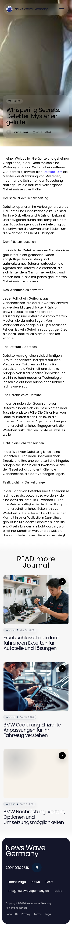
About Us (12, 914)
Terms (38, 914)
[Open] (61, 9)
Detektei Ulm (52, 172)
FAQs (49, 882)
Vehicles (14, 101)
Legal (48, 914)
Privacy (25, 914)
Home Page (17, 882)
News (35, 882)
